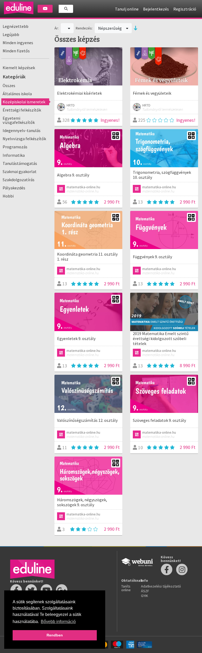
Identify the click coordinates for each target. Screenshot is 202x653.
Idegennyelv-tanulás (22, 130)
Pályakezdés (14, 187)
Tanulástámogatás (20, 163)
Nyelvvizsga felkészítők (24, 138)
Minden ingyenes (18, 42)
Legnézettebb (15, 26)
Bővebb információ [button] (58, 621)
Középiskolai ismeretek (24, 101)
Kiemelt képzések (19, 67)
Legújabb (11, 34)
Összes (9, 85)
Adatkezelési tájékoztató (161, 586)
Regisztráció (184, 9)
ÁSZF (145, 591)
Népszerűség (110, 28)
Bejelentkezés (156, 9)
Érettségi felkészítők (22, 110)
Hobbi (8, 196)
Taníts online (126, 588)
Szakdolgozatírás (18, 179)
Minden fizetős (16, 50)
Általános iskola (17, 93)
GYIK (144, 595)
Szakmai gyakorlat (20, 171)
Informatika (14, 155)
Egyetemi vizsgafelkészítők (19, 120)
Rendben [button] (55, 635)
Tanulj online (127, 9)
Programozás (15, 146)
